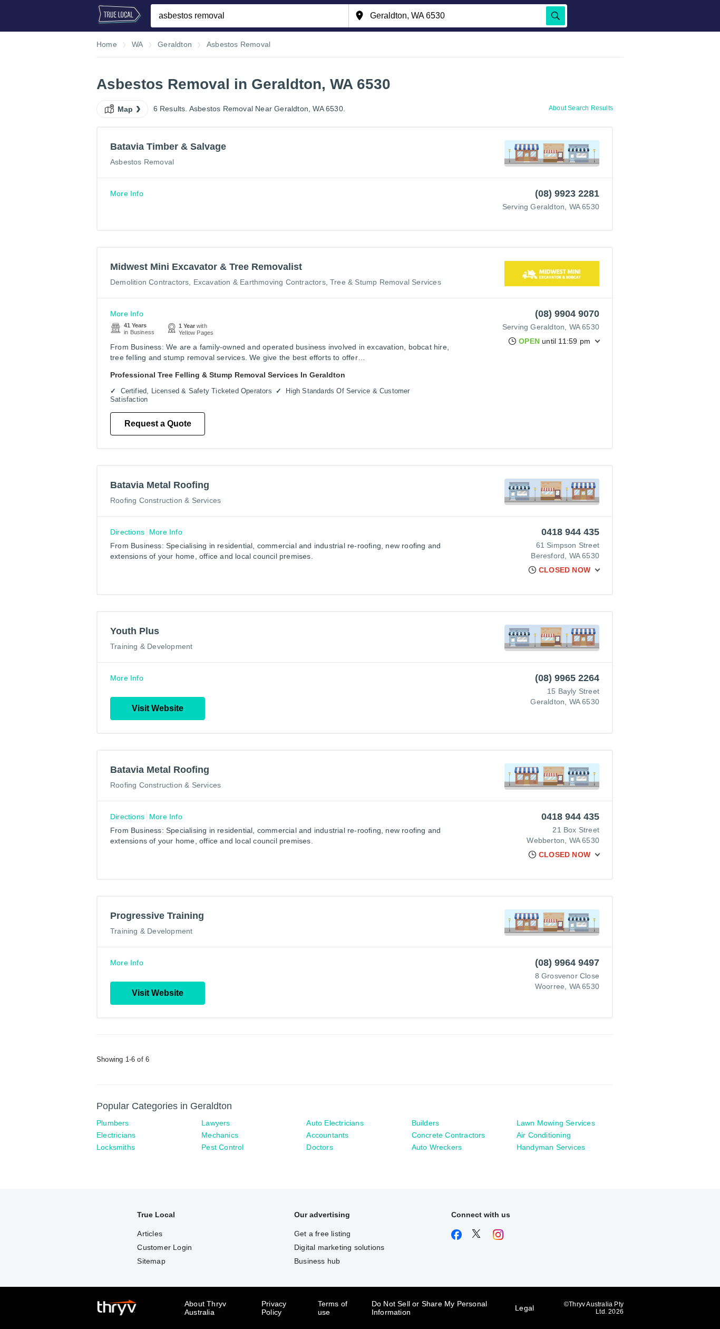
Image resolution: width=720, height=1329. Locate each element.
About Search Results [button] (581, 108)
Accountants (327, 1135)
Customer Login (164, 1247)
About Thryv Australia (205, 1307)
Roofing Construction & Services (165, 500)
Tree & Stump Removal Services (385, 282)
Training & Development (151, 646)
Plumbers (112, 1123)
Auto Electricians (334, 1123)
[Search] (555, 15)
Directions (127, 532)
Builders (426, 1123)
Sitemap (151, 1261)
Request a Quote (157, 423)
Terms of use (333, 1307)
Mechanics (219, 1135)
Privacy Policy (273, 1307)
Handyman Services (551, 1147)
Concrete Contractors (448, 1135)
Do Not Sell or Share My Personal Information (429, 1307)
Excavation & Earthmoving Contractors (259, 282)
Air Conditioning (544, 1135)
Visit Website (157, 708)
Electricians (115, 1135)
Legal (524, 1308)
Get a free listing (322, 1233)
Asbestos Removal (142, 162)
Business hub (317, 1261)
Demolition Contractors (149, 282)
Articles (149, 1233)
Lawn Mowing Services (556, 1123)
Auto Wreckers (437, 1147)
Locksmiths (115, 1147)
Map (125, 109)
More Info (126, 193)
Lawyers (215, 1123)
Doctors (319, 1147)
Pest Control (222, 1147)
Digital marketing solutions (339, 1247)
